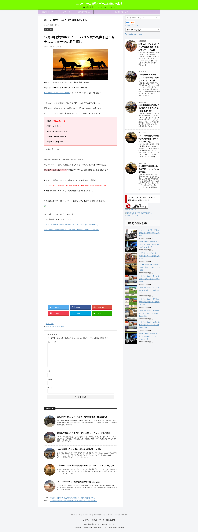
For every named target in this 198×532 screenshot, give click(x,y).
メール (49, 379)
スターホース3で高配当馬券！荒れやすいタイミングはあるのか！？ (149, 336)
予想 (47, 327)
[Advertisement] (63, 252)
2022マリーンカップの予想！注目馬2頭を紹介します (79, 482)
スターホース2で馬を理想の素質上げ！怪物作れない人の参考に (149, 233)
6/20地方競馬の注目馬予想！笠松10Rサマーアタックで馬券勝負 (83, 433)
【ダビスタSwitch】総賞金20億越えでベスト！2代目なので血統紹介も (71, 224)
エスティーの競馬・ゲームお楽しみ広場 (99, 3)
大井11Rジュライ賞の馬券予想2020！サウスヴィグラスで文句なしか (85, 465)
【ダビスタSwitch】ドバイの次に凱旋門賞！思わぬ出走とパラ (149, 290)
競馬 (58, 327)
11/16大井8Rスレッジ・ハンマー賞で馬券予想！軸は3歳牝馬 (82, 417)
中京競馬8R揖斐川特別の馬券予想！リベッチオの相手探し (149, 169)
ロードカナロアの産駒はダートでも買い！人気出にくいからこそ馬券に (71, 230)
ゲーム (103, 12)
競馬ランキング (131, 210)
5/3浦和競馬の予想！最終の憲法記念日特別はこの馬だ (79, 449)
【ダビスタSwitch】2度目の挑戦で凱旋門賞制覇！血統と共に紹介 (149, 301)
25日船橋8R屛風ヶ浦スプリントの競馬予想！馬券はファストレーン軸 (149, 77)
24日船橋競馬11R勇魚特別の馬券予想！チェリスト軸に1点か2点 (149, 108)
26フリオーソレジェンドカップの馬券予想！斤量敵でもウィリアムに (149, 47)
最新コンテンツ (47, 12)
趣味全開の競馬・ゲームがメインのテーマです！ (99, 524)
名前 (49, 371)
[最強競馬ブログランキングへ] (55, 209)
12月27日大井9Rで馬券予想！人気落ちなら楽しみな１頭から (73, 501)
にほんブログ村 (131, 25)
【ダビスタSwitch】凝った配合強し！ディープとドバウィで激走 (149, 278)
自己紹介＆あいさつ (121, 12)
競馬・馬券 (50, 324)
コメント (51, 342)
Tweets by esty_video (133, 34)
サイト (49, 388)
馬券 (62, 327)
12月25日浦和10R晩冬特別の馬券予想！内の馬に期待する (72, 498)
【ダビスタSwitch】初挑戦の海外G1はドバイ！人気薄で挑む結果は (149, 313)
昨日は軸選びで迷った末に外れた (57, 93)
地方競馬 (53, 327)
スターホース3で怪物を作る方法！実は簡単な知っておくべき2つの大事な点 (149, 244)
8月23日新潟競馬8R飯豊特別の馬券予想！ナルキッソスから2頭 (149, 139)
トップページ (65, 12)
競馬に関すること (84, 12)
